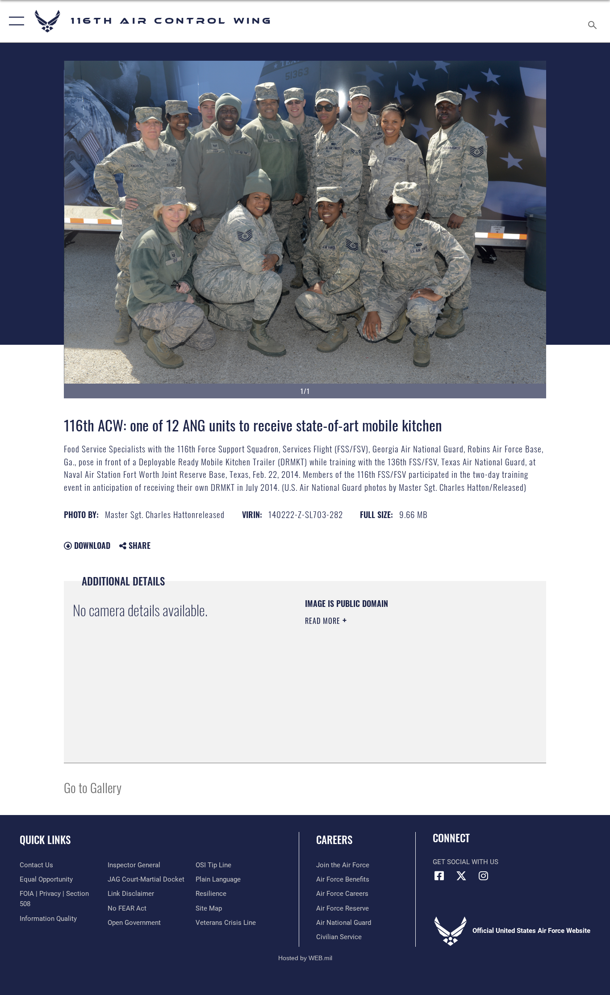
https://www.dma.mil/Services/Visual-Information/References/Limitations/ (409, 690)
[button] (14, 21)
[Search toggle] (594, 21)
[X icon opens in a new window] (461, 875)
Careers (334, 839)
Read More (324, 620)
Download (91, 545)
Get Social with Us (465, 862)
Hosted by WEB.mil (305, 958)
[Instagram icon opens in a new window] (483, 875)
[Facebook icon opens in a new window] (439, 875)
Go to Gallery (92, 787)
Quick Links (45, 839)
